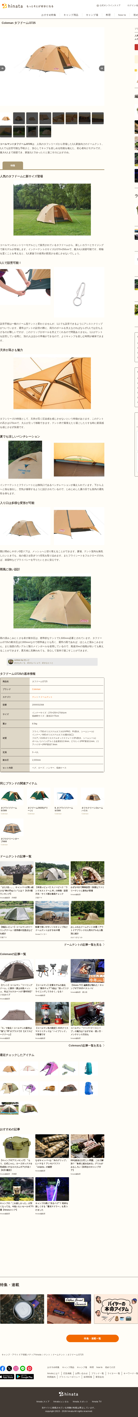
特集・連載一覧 (92, 1338)
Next (101, 68)
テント (35, 697)
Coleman (36, 689)
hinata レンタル (61, 1401)
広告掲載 (67, 1373)
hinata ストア (43, 1401)
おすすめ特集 (48, 15)
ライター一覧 (114, 1373)
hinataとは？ (53, 1373)
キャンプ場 (92, 15)
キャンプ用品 (71, 15)
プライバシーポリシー (69, 1377)
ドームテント (46, 697)
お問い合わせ (81, 1373)
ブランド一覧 (97, 1373)
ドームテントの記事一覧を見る (83, 944)
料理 (108, 15)
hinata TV (96, 1401)
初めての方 (110, 1367)
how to (122, 15)
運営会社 (100, 1377)
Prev (2, 68)
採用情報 (88, 1377)
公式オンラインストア (110, 5)
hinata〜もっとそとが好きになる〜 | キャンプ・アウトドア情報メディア (69, 1393)
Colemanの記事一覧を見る (85, 1045)
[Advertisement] (25, 1238)
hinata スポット (80, 1401)
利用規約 (51, 1377)
